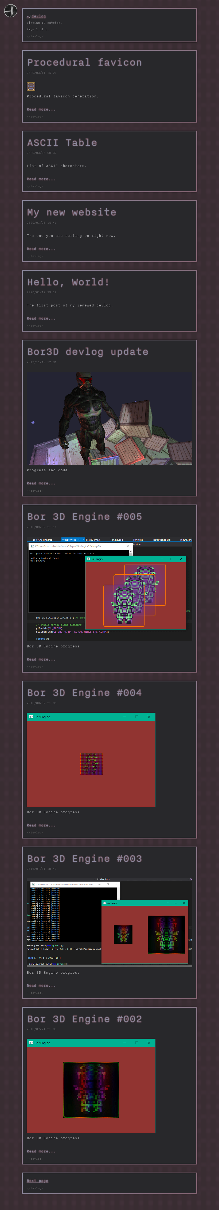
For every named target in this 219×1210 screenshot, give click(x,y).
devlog (39, 16)
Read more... (41, 109)
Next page (37, 1180)
